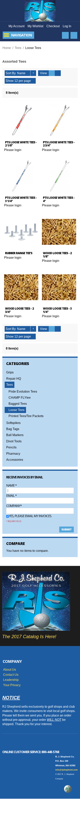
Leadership (11, 679)
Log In (67, 26)
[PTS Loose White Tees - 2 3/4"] (59, 121)
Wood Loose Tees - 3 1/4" (57, 310)
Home (7, 48)
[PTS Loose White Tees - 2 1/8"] (21, 121)
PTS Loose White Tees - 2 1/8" (21, 143)
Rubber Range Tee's (18, 253)
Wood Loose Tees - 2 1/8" (57, 254)
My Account (16, 26)
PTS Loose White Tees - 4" (59, 199)
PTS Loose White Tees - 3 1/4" (21, 199)
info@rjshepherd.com (66, 770)
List (58, 73)
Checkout (53, 26)
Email (11, 495)
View (43, 73)
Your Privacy (12, 685)
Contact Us (10, 674)
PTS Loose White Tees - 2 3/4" (59, 143)
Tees (18, 48)
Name (11, 485)
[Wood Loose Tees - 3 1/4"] (59, 287)
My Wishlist (35, 26)
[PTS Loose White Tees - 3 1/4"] (21, 176)
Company (13, 506)
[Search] (65, 35)
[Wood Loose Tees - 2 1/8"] (59, 232)
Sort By (11, 73)
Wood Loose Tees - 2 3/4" (19, 310)
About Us (9, 669)
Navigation (21, 35)
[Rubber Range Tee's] (21, 232)
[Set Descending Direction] (33, 73)
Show (10, 80)
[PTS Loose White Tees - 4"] (59, 176)
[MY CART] (73, 35)
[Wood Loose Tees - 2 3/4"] (21, 287)
